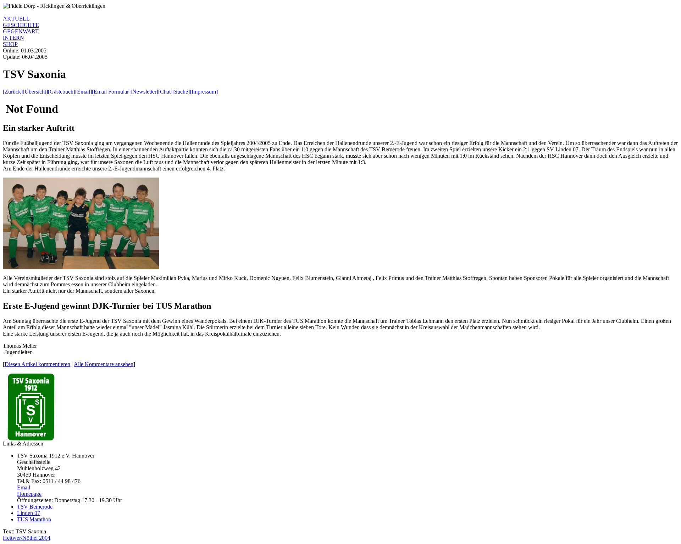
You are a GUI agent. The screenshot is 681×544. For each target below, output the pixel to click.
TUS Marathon (34, 519)
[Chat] (165, 92)
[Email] (83, 92)
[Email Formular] (111, 92)
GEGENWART (21, 31)
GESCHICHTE (21, 25)
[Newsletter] (144, 92)
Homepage (29, 494)
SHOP (10, 44)
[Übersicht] (35, 92)
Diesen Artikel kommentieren (37, 364)
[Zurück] (13, 92)
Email (23, 487)
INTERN (13, 38)
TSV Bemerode (34, 507)
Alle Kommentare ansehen (103, 364)
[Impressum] (204, 92)
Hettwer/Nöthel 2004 (26, 538)
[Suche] (181, 92)
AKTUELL (16, 19)
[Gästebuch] (61, 92)
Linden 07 (28, 513)
